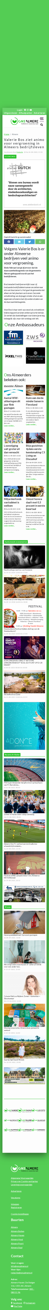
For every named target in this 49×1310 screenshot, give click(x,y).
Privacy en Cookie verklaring (24, 1181)
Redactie (20, 152)
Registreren (16, 1207)
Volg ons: (16, 1299)
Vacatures (15, 1197)
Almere (14, 1227)
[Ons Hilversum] (38, 1120)
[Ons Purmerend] (38, 1129)
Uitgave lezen (10, 113)
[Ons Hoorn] (24, 1120)
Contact (17, 1256)
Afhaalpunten (25, 113)
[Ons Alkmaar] (11, 1130)
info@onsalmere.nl (19, 1266)
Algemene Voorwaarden (22, 1178)
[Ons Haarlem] (24, 1130)
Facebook (17, 1303)
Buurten (17, 1220)
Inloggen (15, 1204)
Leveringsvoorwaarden (21, 1184)
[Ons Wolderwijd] (11, 1120)
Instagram (30, 1303)
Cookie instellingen (20, 1214)
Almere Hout (17, 1239)
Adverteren (39, 113)
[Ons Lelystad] (38, 1110)
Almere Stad (16, 1247)
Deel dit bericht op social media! (17, 237)
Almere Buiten (17, 1231)
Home (6, 134)
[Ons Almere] (11, 1110)
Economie (10, 156)
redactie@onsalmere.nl (21, 1272)
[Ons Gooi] (24, 1110)
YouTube (18, 1306)
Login (19, 110)
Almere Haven (17, 1235)
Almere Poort (17, 1243)
